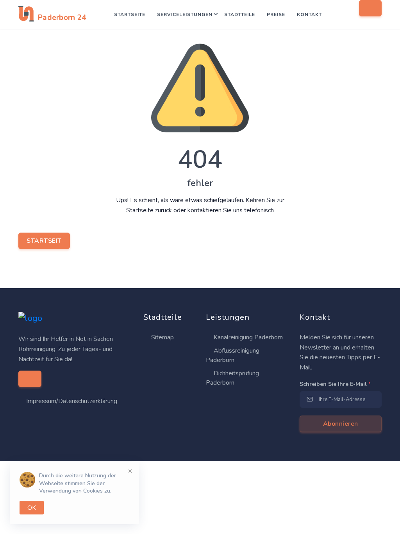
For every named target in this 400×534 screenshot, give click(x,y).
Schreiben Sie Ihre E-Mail (335, 384)
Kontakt (309, 14)
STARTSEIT (44, 241)
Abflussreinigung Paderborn (232, 355)
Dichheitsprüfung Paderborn (232, 378)
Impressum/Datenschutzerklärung (71, 401)
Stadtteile (239, 14)
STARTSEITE (129, 14)
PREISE (276, 14)
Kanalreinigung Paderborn (247, 337)
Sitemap (162, 337)
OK (31, 508)
